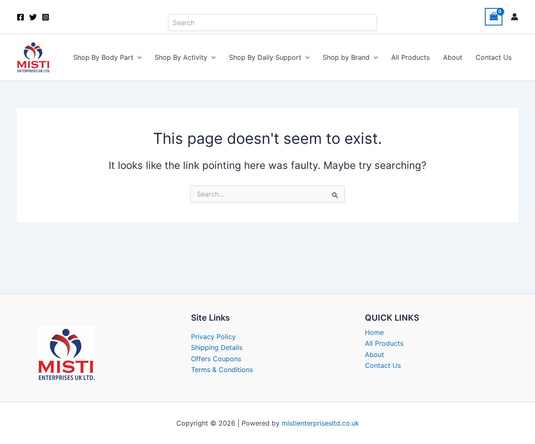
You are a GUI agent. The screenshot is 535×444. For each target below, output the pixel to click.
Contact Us (494, 57)
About (452, 57)
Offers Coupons (216, 359)
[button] (137, 57)
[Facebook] (20, 17)
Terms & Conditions (222, 369)
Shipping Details (216, 347)
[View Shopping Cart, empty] (493, 16)
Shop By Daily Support (265, 57)
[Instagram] (45, 17)
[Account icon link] (514, 16)
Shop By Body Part (103, 57)
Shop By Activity (181, 57)
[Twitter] (33, 17)
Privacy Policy (213, 336)
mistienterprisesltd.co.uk (320, 423)
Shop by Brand (346, 57)
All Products (410, 57)
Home (374, 332)
